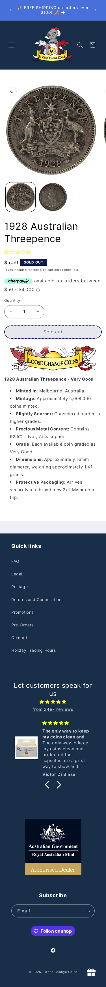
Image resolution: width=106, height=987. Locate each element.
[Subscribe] (88, 910)
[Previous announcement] (10, 10)
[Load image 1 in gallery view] (20, 197)
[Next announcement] (95, 10)
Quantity (12, 300)
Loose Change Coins (61, 972)
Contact (19, 637)
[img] (53, 701)
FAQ (15, 561)
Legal (16, 573)
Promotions (22, 612)
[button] (11, 45)
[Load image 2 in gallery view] (53, 197)
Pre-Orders (22, 624)
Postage (19, 586)
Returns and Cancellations (37, 599)
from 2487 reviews (53, 709)
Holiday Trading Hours (33, 650)
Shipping (35, 269)
